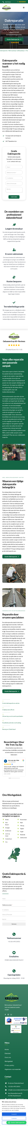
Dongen (7, 827)
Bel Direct (8, 2)
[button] (16, 1122)
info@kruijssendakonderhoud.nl (18, 1090)
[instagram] (8, 1014)
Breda (7, 819)
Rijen (21, 822)
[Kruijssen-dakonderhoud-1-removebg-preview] (6, 5)
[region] (14, 1112)
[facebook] (5, 1014)
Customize (14, 1118)
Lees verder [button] (7, 774)
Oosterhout (8, 839)
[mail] (11, 1014)
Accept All (14, 1114)
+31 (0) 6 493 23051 (14, 1086)
